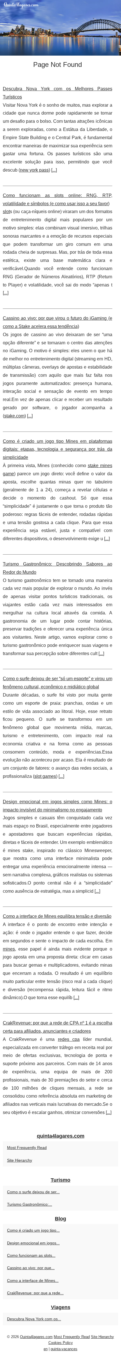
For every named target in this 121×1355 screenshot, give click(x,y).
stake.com (14, 415)
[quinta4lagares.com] (60, 28)
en (46, 1349)
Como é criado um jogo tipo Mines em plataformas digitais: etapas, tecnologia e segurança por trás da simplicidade (57, 449)
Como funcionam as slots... (31, 1255)
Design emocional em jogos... (33, 1243)
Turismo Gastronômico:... (29, 1204)
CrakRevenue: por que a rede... (35, 1293)
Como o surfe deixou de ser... (33, 1192)
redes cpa (69, 1039)
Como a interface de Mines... (33, 1280)
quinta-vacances (64, 1349)
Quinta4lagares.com (36, 1337)
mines (9, 949)
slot (6, 211)
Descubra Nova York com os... (34, 1319)
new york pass (34, 170)
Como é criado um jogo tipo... (33, 1230)
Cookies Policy (60, 1343)
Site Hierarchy (19, 1160)
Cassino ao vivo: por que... (31, 1268)
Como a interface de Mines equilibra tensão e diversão (57, 916)
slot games (45, 776)
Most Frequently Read (27, 1147)
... (54, 170)
